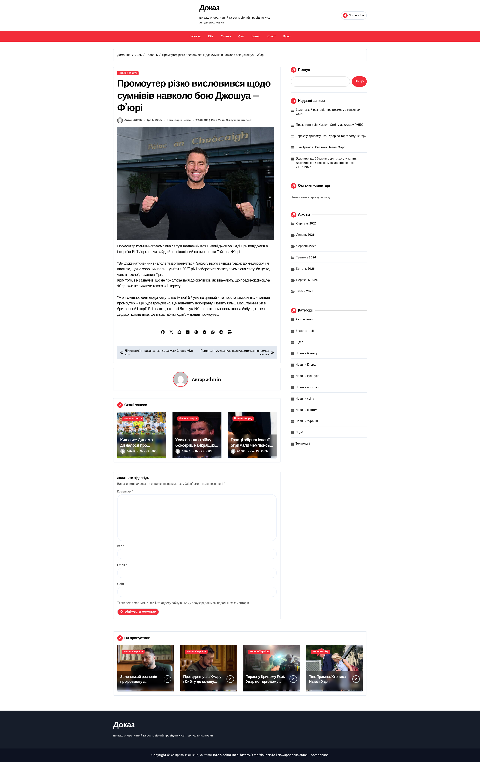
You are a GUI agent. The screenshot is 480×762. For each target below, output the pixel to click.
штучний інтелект (239, 120)
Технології (303, 443)
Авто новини (305, 319)
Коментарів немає (179, 120)
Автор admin (133, 120)
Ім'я (120, 546)
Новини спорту (128, 73)
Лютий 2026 (304, 291)
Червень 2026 (306, 246)
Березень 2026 (307, 280)
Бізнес (255, 36)
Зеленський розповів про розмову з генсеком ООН (328, 112)
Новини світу (305, 398)
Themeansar (318, 755)
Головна (195, 36)
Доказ (209, 7)
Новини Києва (306, 364)
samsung (204, 120)
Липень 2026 (305, 234)
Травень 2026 (306, 257)
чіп (215, 120)
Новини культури (308, 376)
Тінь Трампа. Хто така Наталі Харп (321, 147)
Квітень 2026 (305, 268)
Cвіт (241, 36)
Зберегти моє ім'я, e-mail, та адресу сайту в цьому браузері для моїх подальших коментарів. (185, 603)
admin (213, 379)
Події (299, 432)
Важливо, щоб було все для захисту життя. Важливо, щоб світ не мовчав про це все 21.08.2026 (326, 163)
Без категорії (305, 331)
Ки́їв (211, 36)
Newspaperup (288, 755)
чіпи (222, 120)
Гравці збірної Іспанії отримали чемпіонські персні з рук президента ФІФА (252, 448)
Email (122, 565)
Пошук (304, 69)
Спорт (271, 36)
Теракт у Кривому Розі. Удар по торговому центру (331, 136)
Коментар (125, 491)
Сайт (120, 584)
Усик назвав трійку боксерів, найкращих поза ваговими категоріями (195, 448)
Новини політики (307, 387)
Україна (226, 36)
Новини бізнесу (307, 353)
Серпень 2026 (306, 223)
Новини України (307, 421)
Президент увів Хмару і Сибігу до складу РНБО (330, 124)
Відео (286, 36)
